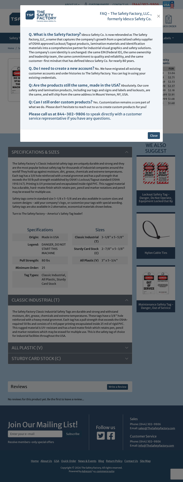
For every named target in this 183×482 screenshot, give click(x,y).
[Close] (158, 16)
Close (154, 135)
